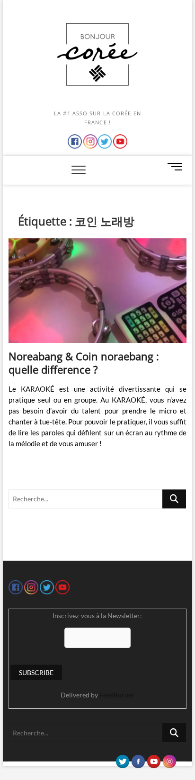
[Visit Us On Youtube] (153, 759)
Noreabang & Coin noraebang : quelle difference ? (84, 362)
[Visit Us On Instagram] (169, 759)
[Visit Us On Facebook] (138, 759)
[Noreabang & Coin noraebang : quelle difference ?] (97, 290)
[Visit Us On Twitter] (122, 759)
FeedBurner (116, 695)
